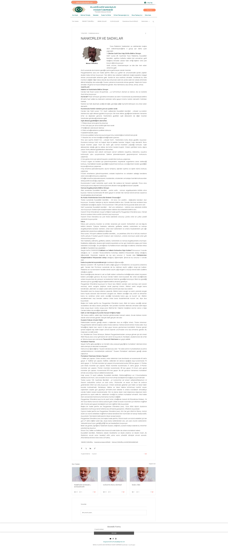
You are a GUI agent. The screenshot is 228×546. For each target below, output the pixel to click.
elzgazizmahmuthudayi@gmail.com (114, 541)
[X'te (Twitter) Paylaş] (86, 448)
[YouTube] (110, 539)
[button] (149, 10)
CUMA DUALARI (114, 21)
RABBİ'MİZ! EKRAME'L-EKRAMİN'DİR (82, 486)
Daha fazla (145, 21)
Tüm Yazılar (75, 21)
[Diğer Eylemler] (146, 33)
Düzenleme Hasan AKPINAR (102, 442)
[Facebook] (113, 539)
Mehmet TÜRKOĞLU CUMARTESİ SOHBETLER (125, 442)
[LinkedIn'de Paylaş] (90, 448)
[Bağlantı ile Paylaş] (95, 448)
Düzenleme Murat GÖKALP (130, 21)
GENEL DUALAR (102, 21)
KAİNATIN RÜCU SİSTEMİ (112, 485)
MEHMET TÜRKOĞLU (88, 21)
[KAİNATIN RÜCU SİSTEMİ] (114, 474)
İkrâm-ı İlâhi (136, 485)
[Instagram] (116, 539)
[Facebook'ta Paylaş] (81, 448)
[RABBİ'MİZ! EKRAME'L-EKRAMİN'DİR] (85, 474)
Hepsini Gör (152, 463)
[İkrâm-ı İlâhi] (143, 474)
